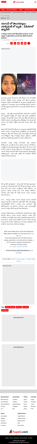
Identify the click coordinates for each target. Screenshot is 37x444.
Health (32, 399)
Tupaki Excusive (21, 418)
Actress (25, 401)
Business (3, 420)
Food (32, 408)
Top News (15, 399)
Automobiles (4, 416)
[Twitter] (15, 43)
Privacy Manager (5, 15)
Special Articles (21, 420)
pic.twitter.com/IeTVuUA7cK (19, 246)
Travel (32, 404)
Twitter (18, 261)
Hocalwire (22, 440)
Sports (2, 413)
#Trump (28, 12)
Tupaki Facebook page (18, 258)
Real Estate (3, 423)
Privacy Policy (23, 438)
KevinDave (5, 310)
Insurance (3, 425)
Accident (25, 307)
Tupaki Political (21, 416)
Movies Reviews (30, 10)
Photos (26, 397)
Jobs (18, 423)
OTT (2, 408)
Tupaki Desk (6, 40)
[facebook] (11, 43)
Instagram (29, 258)
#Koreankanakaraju (5, 12)
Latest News (16, 397)
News (21, 10)
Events (25, 404)
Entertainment (11, 10)
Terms (11, 438)
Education (33, 406)
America (18, 307)
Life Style (33, 397)
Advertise (16, 438)
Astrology (33, 401)
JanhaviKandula (10, 307)
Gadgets (3, 418)
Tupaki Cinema (21, 413)
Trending (15, 401)
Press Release (4, 401)
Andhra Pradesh (16, 404)
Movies (25, 406)
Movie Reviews (4, 399)
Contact (30, 438)
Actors (25, 408)
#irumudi (33, 12)
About (7, 438)
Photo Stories (20, 425)
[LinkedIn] (22, 43)
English (4, 2)
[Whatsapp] (18, 43)
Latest (25, 399)
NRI (13, 408)
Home (3, 10)
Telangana (15, 406)
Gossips (3, 406)
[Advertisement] (14, 61)
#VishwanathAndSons (18, 12)
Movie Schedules (5, 404)
